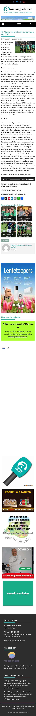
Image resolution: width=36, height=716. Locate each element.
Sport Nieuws (5, 240)
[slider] (31, 179)
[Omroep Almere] (3, 23)
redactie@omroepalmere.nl (17, 337)
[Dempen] (27, 179)
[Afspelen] (3, 179)
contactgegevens (19, 640)
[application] (18, 179)
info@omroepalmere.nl (11, 699)
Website (13, 250)
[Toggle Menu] (19, 24)
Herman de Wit (17, 39)
